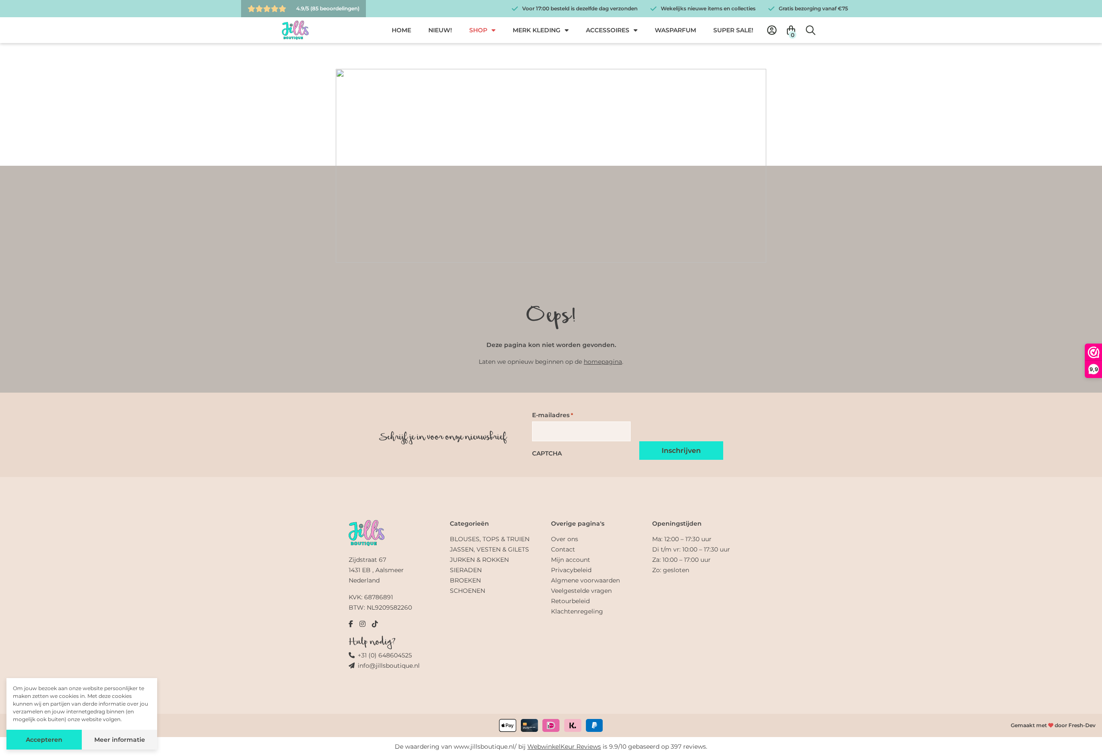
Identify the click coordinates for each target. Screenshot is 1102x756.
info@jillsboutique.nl (389, 665)
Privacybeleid (571, 570)
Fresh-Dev (1082, 725)
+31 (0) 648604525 (385, 655)
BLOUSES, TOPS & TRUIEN (489, 539)
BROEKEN (465, 580)
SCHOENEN (467, 591)
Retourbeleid (570, 601)
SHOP (478, 30)
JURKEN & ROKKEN (479, 560)
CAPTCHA (547, 453)
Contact (563, 549)
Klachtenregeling (577, 611)
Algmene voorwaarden (585, 580)
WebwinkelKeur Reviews (564, 746)
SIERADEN (466, 570)
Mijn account (570, 560)
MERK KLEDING (536, 30)
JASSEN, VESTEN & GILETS (489, 549)
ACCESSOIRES (607, 30)
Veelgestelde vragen (581, 591)
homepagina (603, 362)
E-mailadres (552, 415)
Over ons (564, 539)
